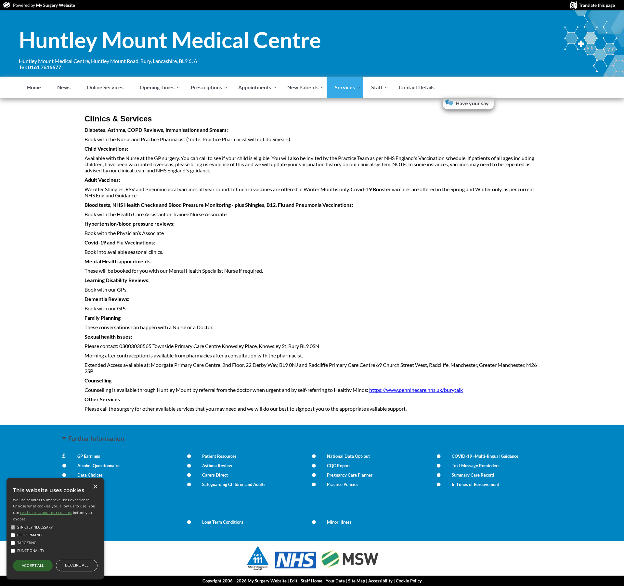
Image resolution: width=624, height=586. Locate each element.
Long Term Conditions (222, 522)
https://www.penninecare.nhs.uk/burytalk (416, 390)
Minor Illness (339, 522)
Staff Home (311, 580)
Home (34, 87)
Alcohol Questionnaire (98, 465)
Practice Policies (342, 484)
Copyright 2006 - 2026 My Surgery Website (244, 580)
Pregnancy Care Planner (349, 475)
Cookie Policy (409, 580)
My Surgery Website (55, 5)
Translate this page (597, 5)
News (64, 87)
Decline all (76, 565)
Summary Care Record (473, 475)
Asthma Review (217, 465)
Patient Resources (219, 456)
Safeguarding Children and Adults (234, 484)
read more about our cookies (46, 512)
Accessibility (380, 580)
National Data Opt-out (348, 456)
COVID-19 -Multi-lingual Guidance (485, 456)
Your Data (335, 580)
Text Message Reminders (476, 465)
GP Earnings (88, 456)
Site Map (356, 580)
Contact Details (417, 87)
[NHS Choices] (295, 568)
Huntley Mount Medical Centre (170, 40)
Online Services (105, 87)
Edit (293, 580)
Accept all (33, 565)
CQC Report (338, 465)
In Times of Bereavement (475, 484)
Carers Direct (215, 475)
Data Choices (90, 475)
